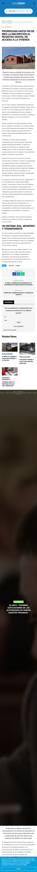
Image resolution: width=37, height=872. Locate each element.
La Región (6, 27)
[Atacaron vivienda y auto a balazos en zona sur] (27, 349)
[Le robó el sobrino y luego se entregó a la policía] (10, 347)
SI (5, 316)
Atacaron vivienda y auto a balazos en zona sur (26, 361)
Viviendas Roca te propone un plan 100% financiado (8, 384)
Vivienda (17, 265)
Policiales (7, 354)
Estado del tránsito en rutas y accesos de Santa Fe (18, 294)
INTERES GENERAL (6, 378)
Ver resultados (18, 326)
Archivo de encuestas (9, 330)
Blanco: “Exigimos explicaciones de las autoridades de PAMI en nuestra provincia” (18, 284)
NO (6, 320)
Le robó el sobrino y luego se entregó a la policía (9, 358)
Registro (11, 265)
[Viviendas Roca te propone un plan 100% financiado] (10, 371)
